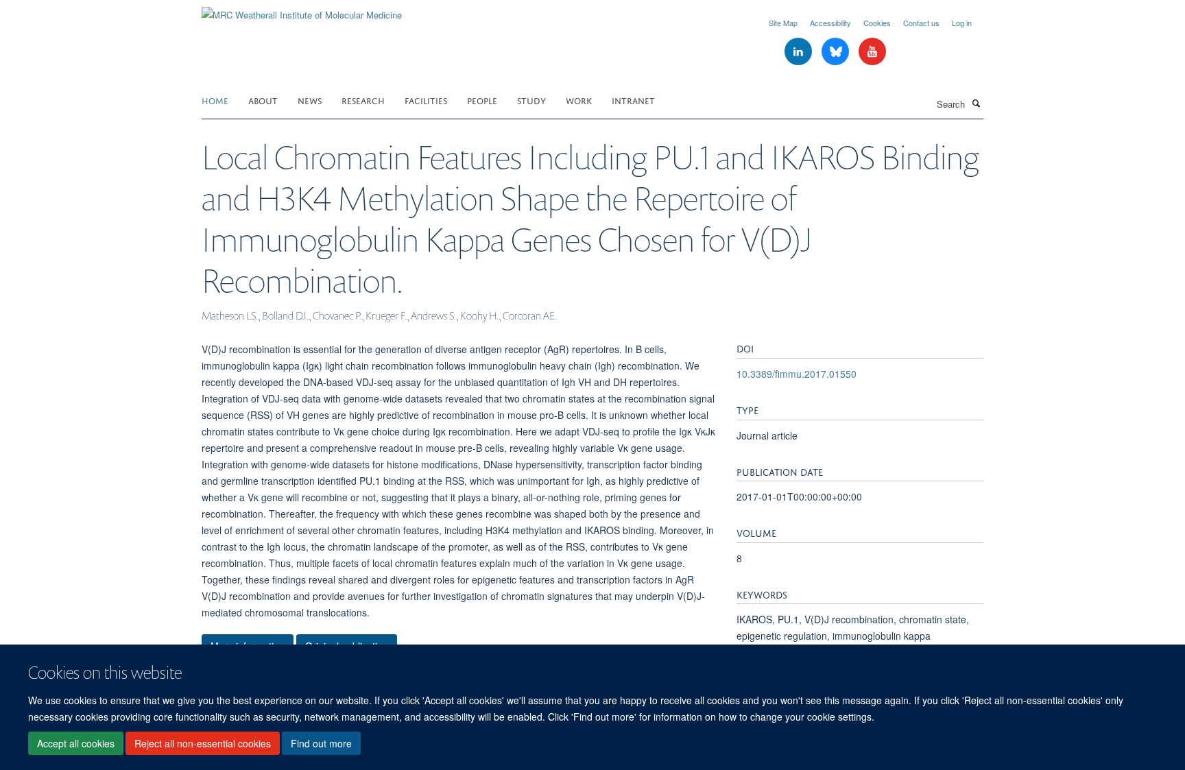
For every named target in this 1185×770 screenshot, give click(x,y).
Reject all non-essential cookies (202, 743)
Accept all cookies (76, 743)
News (310, 99)
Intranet (633, 99)
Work (579, 99)
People (482, 99)
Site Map (783, 22)
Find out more (321, 743)
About (263, 99)
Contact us (921, 22)
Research (363, 99)
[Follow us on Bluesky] (837, 51)
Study (531, 99)
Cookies (877, 22)
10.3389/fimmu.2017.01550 (797, 374)
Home (215, 99)
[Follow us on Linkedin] (800, 51)
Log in (962, 22)
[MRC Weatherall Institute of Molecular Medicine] (302, 9)
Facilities (426, 99)
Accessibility (830, 22)
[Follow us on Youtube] (872, 51)
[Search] (975, 102)
